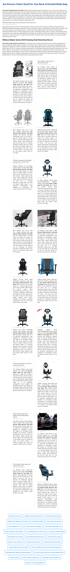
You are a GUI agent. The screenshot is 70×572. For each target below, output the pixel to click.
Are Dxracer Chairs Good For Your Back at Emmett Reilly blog (35, 4)
